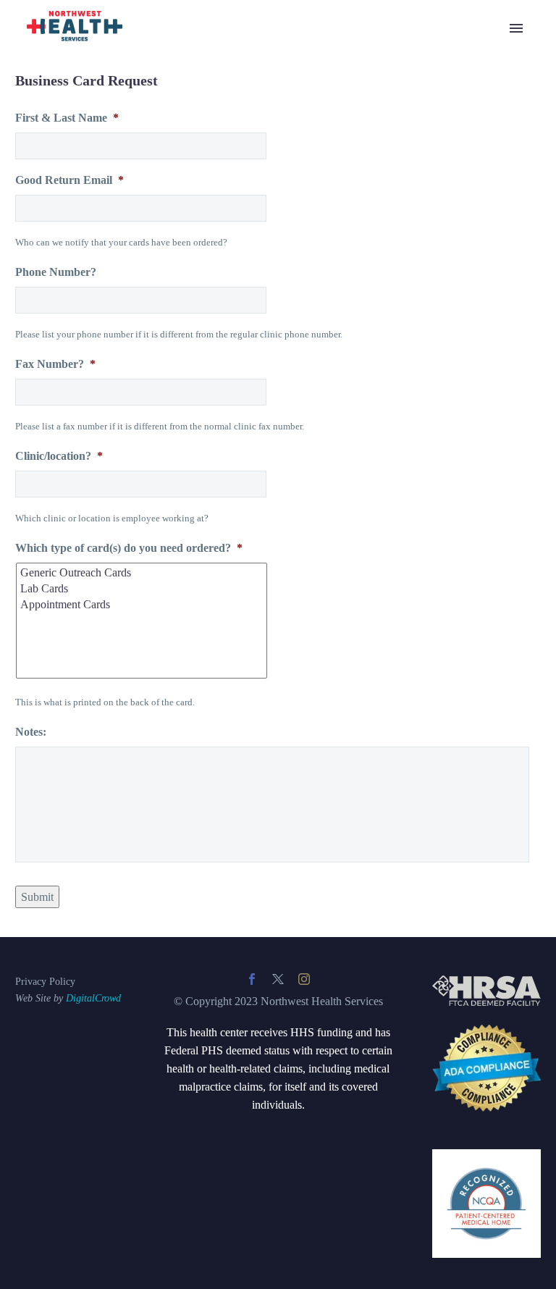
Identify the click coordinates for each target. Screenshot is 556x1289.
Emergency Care (184, 120)
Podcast (163, 428)
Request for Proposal (193, 537)
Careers (163, 410)
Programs (167, 175)
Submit (37, 897)
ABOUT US (175, 338)
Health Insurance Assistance (210, 193)
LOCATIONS (178, 320)
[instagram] (304, 979)
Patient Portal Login (191, 283)
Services (165, 102)
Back (157, 84)
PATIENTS (172, 229)
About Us (168, 374)
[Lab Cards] (142, 589)
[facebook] (252, 979)
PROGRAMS (178, 139)
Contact (163, 464)
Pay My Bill (173, 446)
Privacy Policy (45, 981)
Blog (157, 48)
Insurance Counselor (193, 519)
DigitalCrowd (93, 998)
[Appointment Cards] (142, 605)
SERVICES (173, 66)
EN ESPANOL (181, 301)
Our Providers (178, 392)
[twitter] (278, 979)
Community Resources (198, 211)
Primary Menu (516, 28)
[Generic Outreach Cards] (142, 573)
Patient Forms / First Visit (203, 265)
